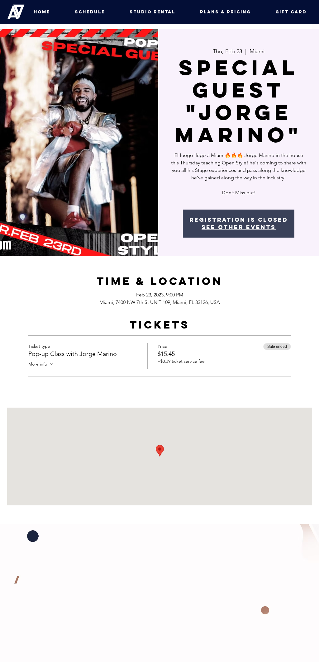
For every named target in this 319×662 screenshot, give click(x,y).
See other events (239, 227)
